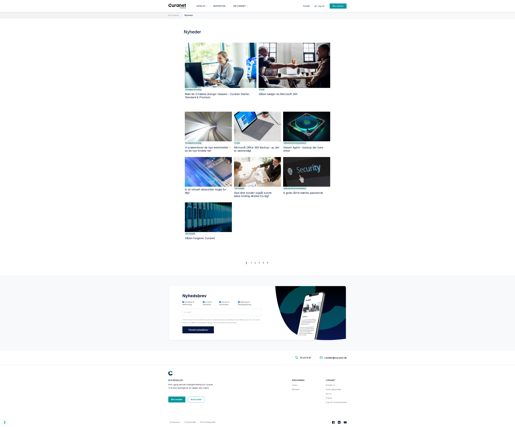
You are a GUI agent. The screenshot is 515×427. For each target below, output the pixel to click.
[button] (202, 6)
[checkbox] (222, 303)
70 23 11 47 (305, 357)
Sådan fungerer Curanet (200, 238)
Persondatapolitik (208, 422)
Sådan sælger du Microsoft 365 (278, 94)
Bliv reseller (338, 6)
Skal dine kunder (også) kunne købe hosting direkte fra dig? (253, 194)
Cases (294, 385)
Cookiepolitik (190, 422)
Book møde (196, 399)
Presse (329, 398)
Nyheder (189, 15)
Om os (328, 394)
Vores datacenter (333, 389)
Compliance (174, 422)
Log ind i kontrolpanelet (336, 402)
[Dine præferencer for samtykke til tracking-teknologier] (4, 422)
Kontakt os (330, 385)
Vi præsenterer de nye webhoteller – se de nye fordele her (208, 149)
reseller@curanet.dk (335, 357)
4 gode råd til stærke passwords (303, 192)
